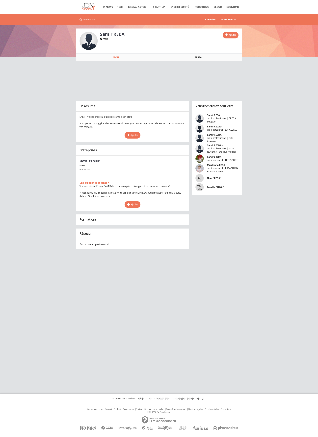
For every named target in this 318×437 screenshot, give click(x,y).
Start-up (159, 6)
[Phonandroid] (225, 428)
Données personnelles (154, 409)
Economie (232, 6)
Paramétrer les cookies (176, 409)
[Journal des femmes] (88, 428)
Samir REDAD (214, 126)
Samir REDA (213, 115)
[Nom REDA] (199, 178)
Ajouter (232, 34)
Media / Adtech (137, 6)
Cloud (218, 6)
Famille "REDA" (215, 187)
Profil (116, 57)
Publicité (117, 409)
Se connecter (228, 19)
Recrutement (128, 409)
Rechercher (89, 19)
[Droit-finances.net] (147, 428)
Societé (139, 409)
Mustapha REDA (216, 165)
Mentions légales (195, 409)
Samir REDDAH (215, 145)
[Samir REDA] (89, 41)
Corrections (225, 409)
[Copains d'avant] (165, 428)
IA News (108, 6)
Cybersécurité (179, 6)
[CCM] (107, 428)
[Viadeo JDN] (182, 428)
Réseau (199, 57)
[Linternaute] (127, 428)
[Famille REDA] (199, 187)
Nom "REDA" (214, 178)
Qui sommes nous (95, 409)
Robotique (202, 6)
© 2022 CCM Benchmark (159, 412)
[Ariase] (200, 428)
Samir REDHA (214, 134)
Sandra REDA (214, 156)
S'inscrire (210, 19)
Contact (108, 409)
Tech (120, 6)
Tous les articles (212, 409)
